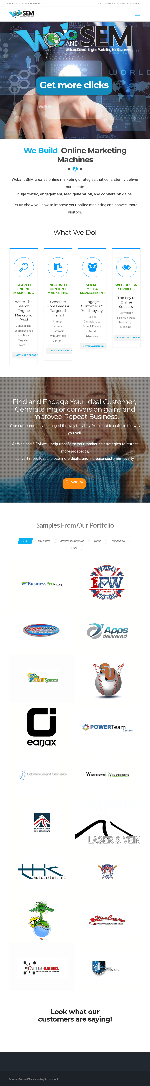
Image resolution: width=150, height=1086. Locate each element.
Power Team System (107, 724)
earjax (42, 724)
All (25, 541)
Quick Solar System (42, 676)
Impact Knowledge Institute (107, 965)
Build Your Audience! (63, 351)
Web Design (117, 541)
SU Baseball (107, 676)
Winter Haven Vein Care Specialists (107, 770)
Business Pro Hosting (42, 580)
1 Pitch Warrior (107, 580)
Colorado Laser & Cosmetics (42, 772)
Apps (74, 548)
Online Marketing (72, 541)
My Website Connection (107, 917)
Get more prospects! (29, 355)
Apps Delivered (107, 628)
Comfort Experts (42, 628)
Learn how (76, 482)
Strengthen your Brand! (100, 346)
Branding (44, 541)
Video (97, 541)
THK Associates (42, 869)
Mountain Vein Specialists (42, 820)
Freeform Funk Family (42, 917)
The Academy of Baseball (107, 869)
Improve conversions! (133, 337)
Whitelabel (41, 965)
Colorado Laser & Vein (107, 820)
